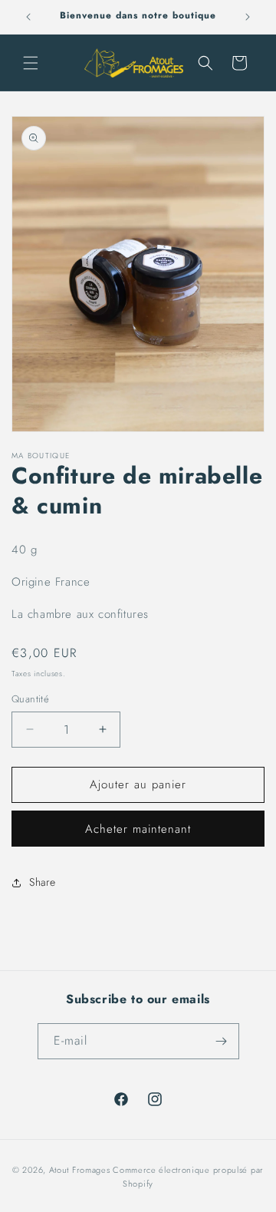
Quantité (30, 699)
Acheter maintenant (138, 829)
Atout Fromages (79, 1170)
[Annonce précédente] (28, 17)
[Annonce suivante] (247, 17)
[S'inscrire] (221, 1041)
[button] (31, 63)
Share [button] (42, 882)
